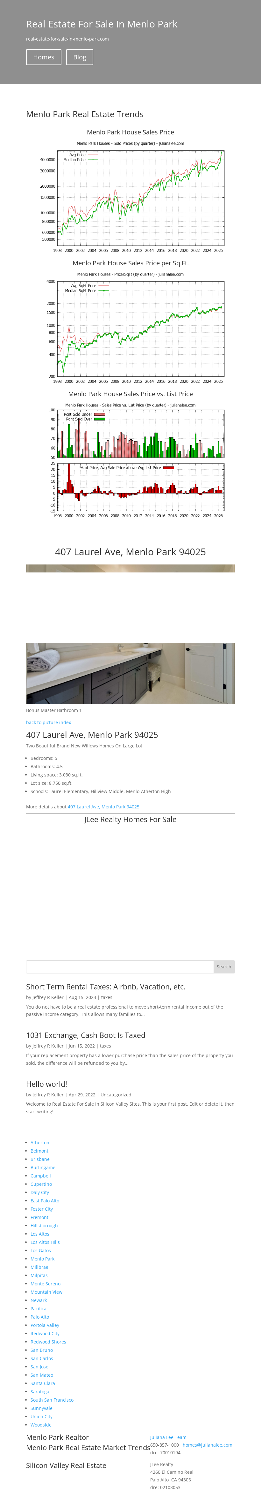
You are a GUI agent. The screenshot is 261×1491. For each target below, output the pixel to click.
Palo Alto (40, 1317)
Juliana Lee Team (168, 1437)
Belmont (39, 1151)
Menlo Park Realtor (57, 1437)
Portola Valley (45, 1325)
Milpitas (39, 1275)
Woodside (41, 1425)
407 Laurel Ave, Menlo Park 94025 (103, 807)
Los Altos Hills (45, 1242)
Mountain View (46, 1292)
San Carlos (42, 1358)
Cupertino (41, 1184)
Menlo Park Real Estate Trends (85, 114)
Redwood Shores (48, 1342)
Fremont (39, 1217)
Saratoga (40, 1392)
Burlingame (43, 1167)
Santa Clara (43, 1383)
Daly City (40, 1192)
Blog (79, 57)
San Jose (39, 1367)
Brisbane (40, 1159)
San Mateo (42, 1375)
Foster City (42, 1209)
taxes (106, 997)
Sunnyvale (42, 1408)
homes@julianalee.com (207, 1445)
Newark (39, 1300)
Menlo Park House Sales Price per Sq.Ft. (131, 263)
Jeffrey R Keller (48, 997)
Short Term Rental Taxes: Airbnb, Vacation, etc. (106, 986)
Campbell (41, 1176)
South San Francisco (52, 1400)
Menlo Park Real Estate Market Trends (88, 1447)
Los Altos (40, 1234)
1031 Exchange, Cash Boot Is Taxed (85, 1035)
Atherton (40, 1142)
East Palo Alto (45, 1201)
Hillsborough (44, 1225)
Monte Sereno (45, 1284)
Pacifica (38, 1309)
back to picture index (48, 722)
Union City (42, 1416)
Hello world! (46, 1084)
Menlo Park (42, 1259)
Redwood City (45, 1333)
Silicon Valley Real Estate (66, 1465)
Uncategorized (116, 1095)
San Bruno (42, 1350)
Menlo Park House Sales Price (130, 132)
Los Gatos (41, 1250)
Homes (43, 57)
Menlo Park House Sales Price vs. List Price (130, 394)
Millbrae (39, 1267)
